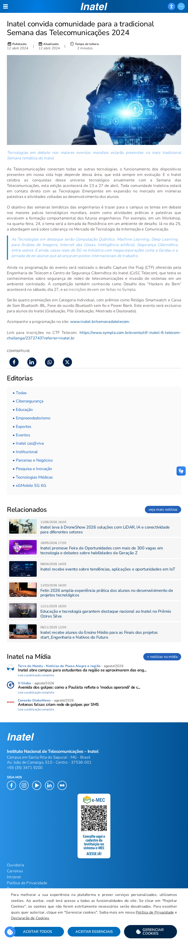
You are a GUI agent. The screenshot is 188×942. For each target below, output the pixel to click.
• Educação (23, 409)
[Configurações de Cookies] (10, 931)
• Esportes (22, 426)
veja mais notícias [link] (163, 509)
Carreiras (15, 871)
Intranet (14, 877)
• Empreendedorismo (31, 418)
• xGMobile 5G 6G (29, 485)
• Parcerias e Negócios (33, 460)
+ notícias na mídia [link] (162, 656)
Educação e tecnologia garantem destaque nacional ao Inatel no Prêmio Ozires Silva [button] (105, 614)
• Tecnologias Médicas (33, 477)
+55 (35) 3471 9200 (25, 767)
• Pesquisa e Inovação (32, 468)
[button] (150, 931)
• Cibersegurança (28, 401)
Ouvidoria (15, 865)
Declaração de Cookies (30, 918)
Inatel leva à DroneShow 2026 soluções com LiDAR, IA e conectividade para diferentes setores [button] (105, 529)
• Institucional (25, 451)
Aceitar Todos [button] (37, 931)
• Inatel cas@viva (28, 443)
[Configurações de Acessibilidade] (171, 6)
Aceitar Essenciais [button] (94, 931)
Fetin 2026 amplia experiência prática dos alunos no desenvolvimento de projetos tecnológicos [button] (106, 593)
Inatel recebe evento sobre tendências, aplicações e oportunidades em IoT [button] (107, 569)
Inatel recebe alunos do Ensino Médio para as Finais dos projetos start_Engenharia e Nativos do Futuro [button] (99, 635)
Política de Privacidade (155, 912)
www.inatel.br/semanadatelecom (99, 321)
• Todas (20, 393)
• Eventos (21, 435)
